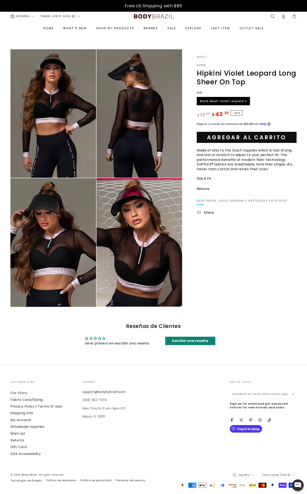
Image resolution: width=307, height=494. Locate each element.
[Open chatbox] (298, 485)
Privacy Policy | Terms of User (36, 406)
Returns (17, 440)
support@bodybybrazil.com (104, 392)
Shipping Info (21, 413)
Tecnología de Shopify (26, 480)
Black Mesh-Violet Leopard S (223, 102)
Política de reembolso (61, 480)
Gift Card (18, 446)
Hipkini (201, 65)
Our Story (18, 392)
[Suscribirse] (294, 394)
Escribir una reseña (190, 340)
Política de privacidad (96, 480)
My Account (20, 420)
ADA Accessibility (25, 453)
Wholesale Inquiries (27, 426)
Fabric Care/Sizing (26, 399)
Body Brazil (29, 474)
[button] (272, 16)
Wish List (17, 433)
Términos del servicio (130, 480)
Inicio (201, 56)
